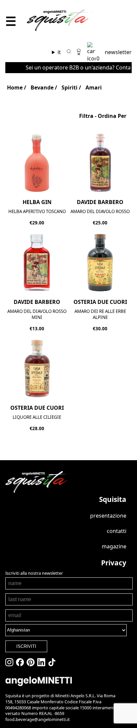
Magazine (114, 546)
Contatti (116, 531)
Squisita (112, 499)
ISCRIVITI (26, 646)
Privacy (113, 562)
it (59, 52)
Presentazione (108, 515)
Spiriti (69, 87)
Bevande (42, 87)
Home (15, 87)
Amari (93, 87)
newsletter (118, 52)
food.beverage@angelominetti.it (37, 719)
